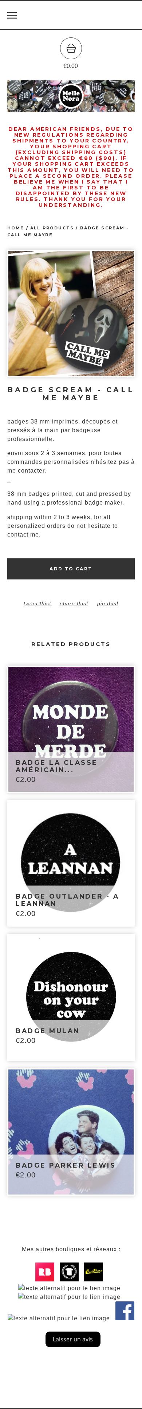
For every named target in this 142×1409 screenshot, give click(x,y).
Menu (12, 15)
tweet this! (37, 603)
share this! (74, 603)
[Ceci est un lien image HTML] (46, 1279)
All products (52, 228)
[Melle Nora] (71, 15)
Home (15, 228)
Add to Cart (71, 568)
